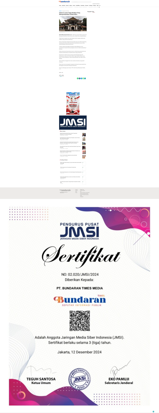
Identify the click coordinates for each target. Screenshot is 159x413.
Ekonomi (86, 5)
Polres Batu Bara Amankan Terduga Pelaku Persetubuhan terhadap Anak (70, 182)
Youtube (76, 192)
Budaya (94, 5)
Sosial (74, 5)
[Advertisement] (73, 86)
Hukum (70, 5)
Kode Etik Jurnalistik (82, 190)
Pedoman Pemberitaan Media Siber (84, 193)
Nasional (63, 5)
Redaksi (81, 195)
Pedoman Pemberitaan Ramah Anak (84, 194)
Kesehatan (82, 5)
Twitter (76, 191)
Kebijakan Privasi (82, 189)
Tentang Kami (81, 196)
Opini (98, 5)
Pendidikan (78, 5)
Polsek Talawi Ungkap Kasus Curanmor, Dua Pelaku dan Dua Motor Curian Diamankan (70, 177)
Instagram (76, 190)
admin (63, 75)
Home (60, 5)
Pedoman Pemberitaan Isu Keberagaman (85, 192)
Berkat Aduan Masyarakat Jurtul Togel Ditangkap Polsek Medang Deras (71, 172)
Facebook (76, 189)
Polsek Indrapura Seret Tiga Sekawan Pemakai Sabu (68, 167)
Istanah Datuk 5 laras (62, 32)
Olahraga (90, 5)
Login (80, 191)
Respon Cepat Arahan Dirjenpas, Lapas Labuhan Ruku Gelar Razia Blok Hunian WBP (70, 163)
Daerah (67, 5)
